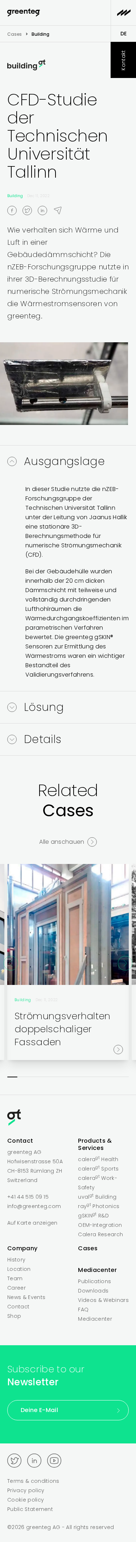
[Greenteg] (23, 13)
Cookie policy (25, 1499)
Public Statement (30, 1509)
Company (22, 1248)
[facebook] (14, 210)
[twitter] (30, 210)
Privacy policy (25, 1490)
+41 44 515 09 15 (28, 1196)
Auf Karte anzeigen (32, 1222)
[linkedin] (45, 210)
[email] (60, 210)
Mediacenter (97, 1270)
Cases (14, 34)
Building (15, 196)
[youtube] (54, 1461)
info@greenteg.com (34, 1206)
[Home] (68, 1119)
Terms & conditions (33, 1481)
